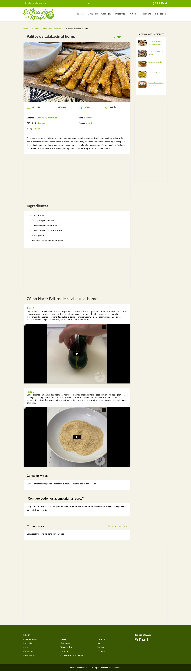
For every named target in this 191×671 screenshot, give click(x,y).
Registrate (146, 14)
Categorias (93, 14)
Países (63, 639)
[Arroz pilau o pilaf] (142, 74)
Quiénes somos (30, 639)
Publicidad (28, 643)
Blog (99, 643)
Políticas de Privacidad (78, 668)
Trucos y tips (120, 14)
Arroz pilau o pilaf (155, 72)
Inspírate (64, 651)
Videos (100, 647)
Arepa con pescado (155, 62)
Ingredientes (29, 655)
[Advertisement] (77, 178)
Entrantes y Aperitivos (52, 29)
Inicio (25, 29)
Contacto (101, 651)
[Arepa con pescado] (142, 64)
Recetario (101, 639)
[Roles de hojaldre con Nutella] (142, 53)
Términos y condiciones (110, 668)
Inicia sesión (160, 14)
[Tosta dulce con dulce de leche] (142, 85)
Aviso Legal (94, 668)
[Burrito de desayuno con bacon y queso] (142, 43)
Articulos (134, 14)
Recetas (80, 14)
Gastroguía (106, 14)
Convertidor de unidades (71, 655)
